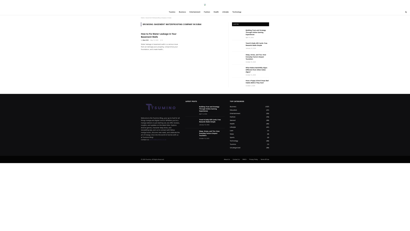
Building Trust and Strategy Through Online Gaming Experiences (256, 32)
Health (216, 12)
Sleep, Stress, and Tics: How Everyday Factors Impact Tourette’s (256, 57)
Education (233, 110)
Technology (236, 12)
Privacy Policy (253, 159)
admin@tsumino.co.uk (158, 139)
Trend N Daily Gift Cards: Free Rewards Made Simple (256, 44)
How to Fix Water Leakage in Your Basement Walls (158, 35)
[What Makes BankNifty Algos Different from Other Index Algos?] (238, 70)
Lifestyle (225, 12)
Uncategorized (235, 148)
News (232, 134)
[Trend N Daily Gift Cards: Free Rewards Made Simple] (238, 46)
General (233, 120)
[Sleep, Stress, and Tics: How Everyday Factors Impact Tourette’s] (238, 57)
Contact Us (236, 159)
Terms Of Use (265, 159)
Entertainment (195, 12)
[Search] (406, 12)
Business (182, 12)
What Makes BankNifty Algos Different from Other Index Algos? (256, 70)
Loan (231, 131)
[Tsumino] (205, 5)
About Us (227, 159)
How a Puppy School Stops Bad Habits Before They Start (257, 82)
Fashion (207, 12)
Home (142, 18)
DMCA (244, 159)
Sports (232, 137)
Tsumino (172, 12)
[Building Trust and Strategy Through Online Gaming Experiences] (238, 33)
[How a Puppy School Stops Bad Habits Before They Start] (238, 83)
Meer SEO (146, 40)
